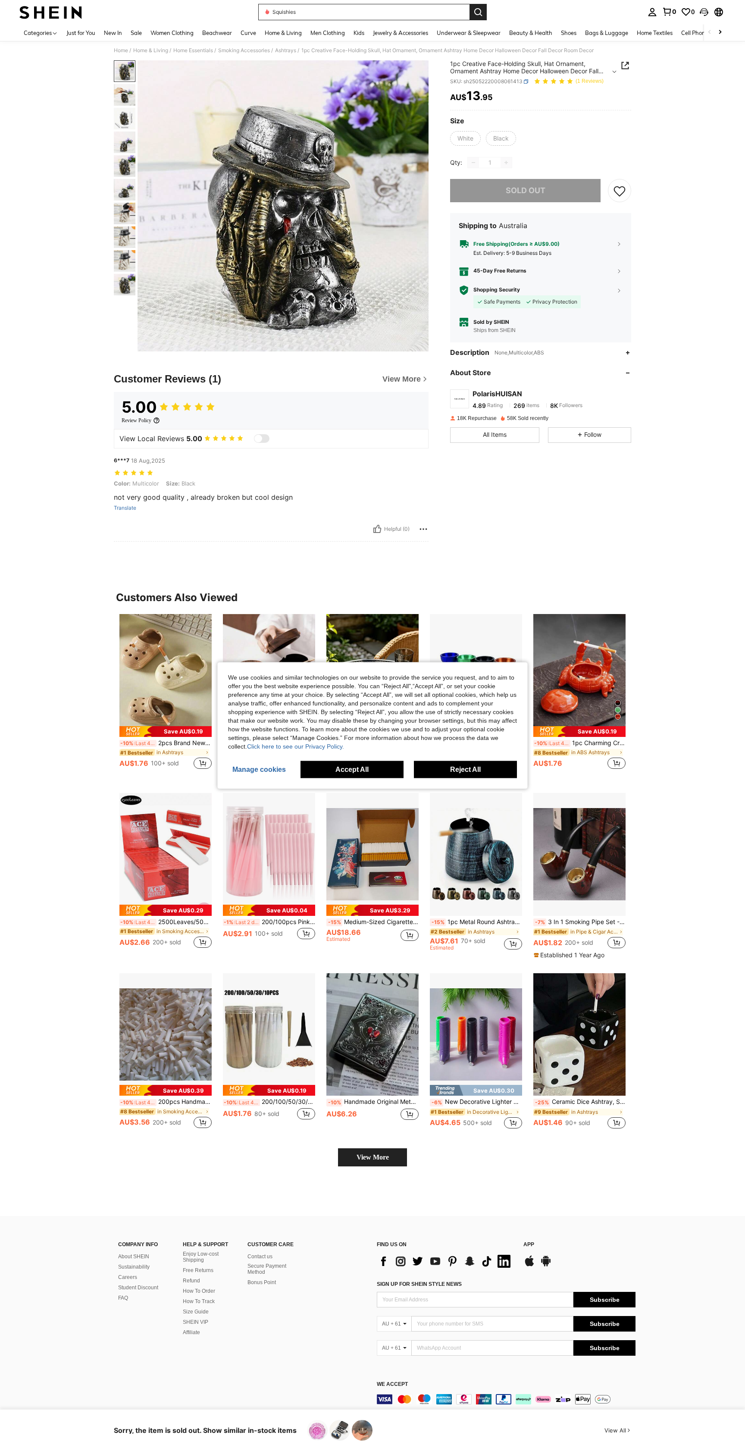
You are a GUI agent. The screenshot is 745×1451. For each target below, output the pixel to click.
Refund (191, 1281)
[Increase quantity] (506, 162)
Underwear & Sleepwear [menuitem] (469, 32)
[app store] (529, 1265)
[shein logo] (50, 12)
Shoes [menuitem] (568, 32)
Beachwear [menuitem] (217, 32)
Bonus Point (261, 1282)
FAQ (123, 1298)
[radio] (465, 138)
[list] (446, 1261)
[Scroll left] (710, 32)
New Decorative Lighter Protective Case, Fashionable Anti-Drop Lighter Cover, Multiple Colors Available (477, 1101)
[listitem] (165, 697)
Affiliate (191, 1332)
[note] (165, 731)
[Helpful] (377, 529)
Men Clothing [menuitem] (327, 32)
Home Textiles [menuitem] (655, 32)
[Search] (478, 12)
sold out (525, 190)
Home (121, 50)
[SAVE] (619, 190)
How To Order (199, 1291)
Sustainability (134, 1267)
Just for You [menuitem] (80, 32)
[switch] (261, 438)
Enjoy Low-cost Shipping (201, 1257)
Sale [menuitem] (136, 32)
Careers (127, 1277)
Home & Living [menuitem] (283, 32)
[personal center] (652, 12)
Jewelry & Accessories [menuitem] (400, 32)
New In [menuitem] (113, 32)
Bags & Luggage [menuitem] (606, 32)
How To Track (199, 1301)
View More (373, 1157)
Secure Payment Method (266, 1269)
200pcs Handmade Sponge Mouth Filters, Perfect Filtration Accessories (166, 1101)
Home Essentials (193, 50)
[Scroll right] (720, 32)
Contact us (259, 1257)
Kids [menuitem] (359, 32)
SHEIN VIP (195, 1322)
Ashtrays (285, 50)
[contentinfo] (506, 1399)
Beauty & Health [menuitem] (530, 32)
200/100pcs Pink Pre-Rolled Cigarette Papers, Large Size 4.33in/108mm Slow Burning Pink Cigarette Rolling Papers (269, 921)
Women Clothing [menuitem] (172, 32)
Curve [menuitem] (248, 32)
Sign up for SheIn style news (419, 1284)
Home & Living (150, 50)
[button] (704, 12)
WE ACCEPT (392, 1384)
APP (528, 1244)
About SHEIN (133, 1257)
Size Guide (196, 1312)
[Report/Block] (423, 529)
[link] (669, 11)
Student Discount (138, 1288)
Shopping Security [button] (496, 290)
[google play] (546, 1265)
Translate (125, 508)
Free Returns (198, 1270)
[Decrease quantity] (473, 162)
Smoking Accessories (244, 50)
